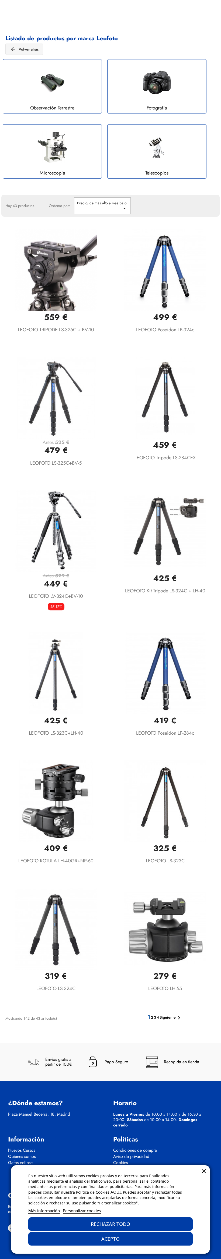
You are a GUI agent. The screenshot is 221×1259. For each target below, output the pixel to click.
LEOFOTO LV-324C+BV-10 (56, 596)
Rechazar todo (110, 1224)
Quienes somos (22, 1156)
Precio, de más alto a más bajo (102, 206)
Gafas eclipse (20, 1162)
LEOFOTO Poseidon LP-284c (165, 733)
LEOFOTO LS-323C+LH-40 (56, 733)
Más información (44, 1210)
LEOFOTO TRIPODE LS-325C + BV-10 (56, 329)
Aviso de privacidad (131, 1156)
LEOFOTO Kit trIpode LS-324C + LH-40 (165, 590)
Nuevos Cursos (21, 1150)
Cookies (120, 1162)
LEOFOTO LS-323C (165, 860)
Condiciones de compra (135, 1150)
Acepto (110, 1239)
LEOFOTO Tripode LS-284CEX (165, 457)
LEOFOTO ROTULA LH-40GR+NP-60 (56, 860)
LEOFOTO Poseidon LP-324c (165, 329)
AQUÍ (115, 1192)
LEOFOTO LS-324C (55, 988)
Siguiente (171, 1018)
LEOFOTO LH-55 (165, 988)
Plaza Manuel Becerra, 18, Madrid (39, 1114)
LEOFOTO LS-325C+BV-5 (56, 463)
